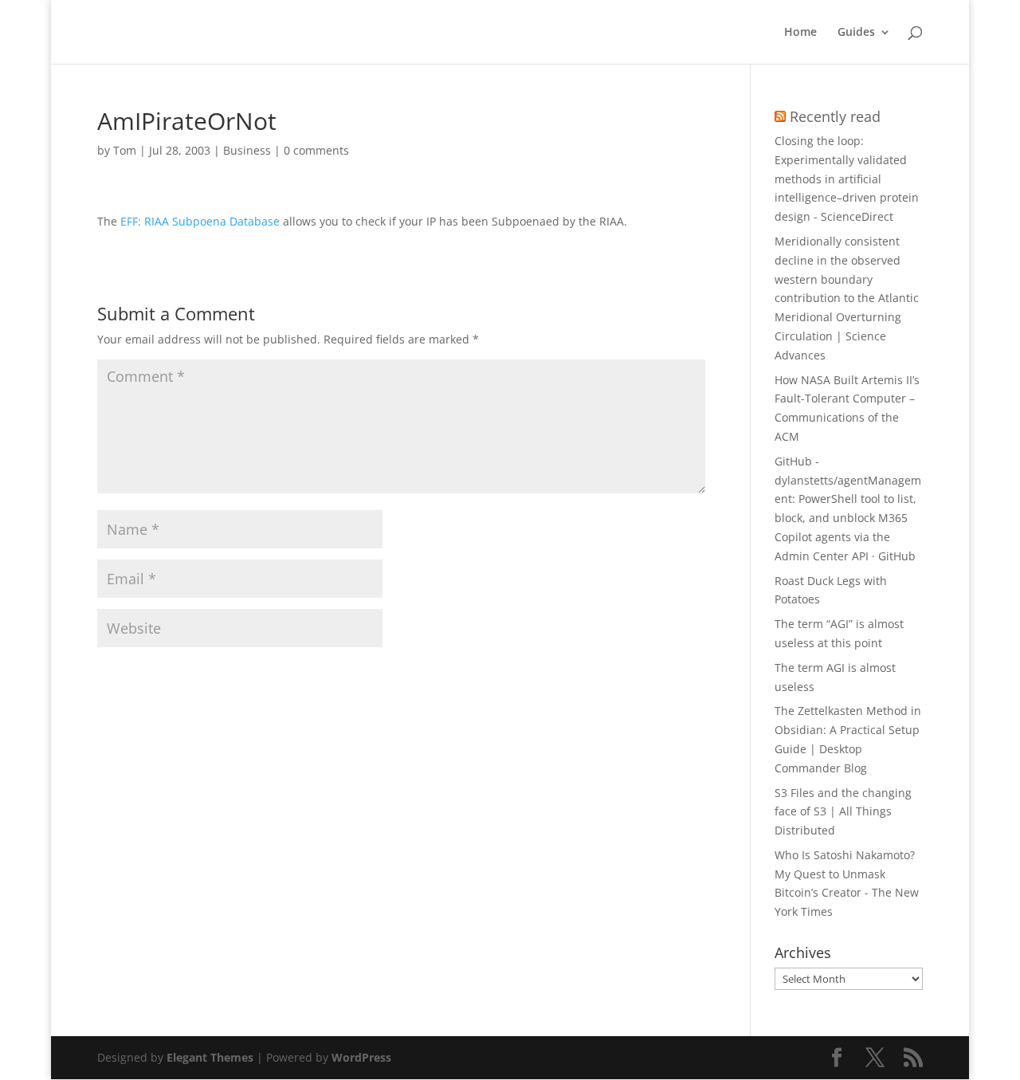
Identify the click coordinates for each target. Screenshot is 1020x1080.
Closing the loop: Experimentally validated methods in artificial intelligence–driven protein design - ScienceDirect (847, 178)
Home (800, 32)
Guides (856, 32)
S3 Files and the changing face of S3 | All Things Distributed (843, 811)
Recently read (835, 116)
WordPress (361, 1057)
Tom (124, 150)
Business (247, 150)
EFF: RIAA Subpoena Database (200, 221)
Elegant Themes (210, 1057)
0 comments (316, 150)
